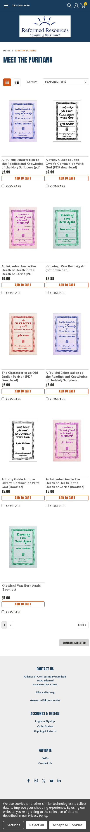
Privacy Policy (37, 815)
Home (6, 50)
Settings (13, 825)
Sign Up (50, 721)
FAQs (45, 758)
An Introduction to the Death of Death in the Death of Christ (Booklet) (65, 483)
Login (38, 721)
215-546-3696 (20, 5)
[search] (68, 5)
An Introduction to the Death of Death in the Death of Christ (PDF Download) (19, 270)
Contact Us (45, 763)
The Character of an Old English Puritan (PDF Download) (20, 376)
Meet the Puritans (25, 50)
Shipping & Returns (45, 731)
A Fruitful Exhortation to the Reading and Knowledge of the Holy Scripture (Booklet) (67, 376)
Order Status (45, 726)
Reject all (36, 825)
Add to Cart (23, 178)
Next (81, 624)
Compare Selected (74, 643)
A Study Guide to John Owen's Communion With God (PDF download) (65, 163)
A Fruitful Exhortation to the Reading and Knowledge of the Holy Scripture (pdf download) (22, 163)
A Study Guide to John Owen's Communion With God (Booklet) (21, 483)
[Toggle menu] (6, 7)
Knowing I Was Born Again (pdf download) (65, 268)
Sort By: (32, 81)
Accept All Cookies (68, 825)
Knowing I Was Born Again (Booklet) (21, 587)
